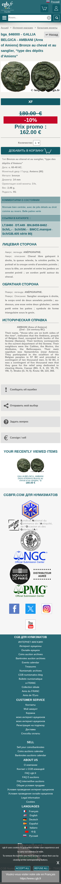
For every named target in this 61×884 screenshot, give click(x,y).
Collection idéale (30, 687)
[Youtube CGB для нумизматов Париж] (30, 625)
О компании (30, 764)
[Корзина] (44, 11)
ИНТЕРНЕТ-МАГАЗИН (30, 642)
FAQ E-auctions (30, 777)
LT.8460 (7, 225)
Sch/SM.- (21, 229)
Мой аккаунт (30, 709)
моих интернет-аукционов (30, 717)
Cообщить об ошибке (23, 389)
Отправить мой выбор (24, 405)
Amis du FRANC (30, 691)
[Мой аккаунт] (56, 11)
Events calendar (30, 662)
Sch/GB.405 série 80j (17, 233)
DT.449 (20, 225)
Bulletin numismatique (30, 678)
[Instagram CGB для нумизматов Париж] (47, 609)
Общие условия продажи (31, 785)
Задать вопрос (19, 421)
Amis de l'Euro (30, 695)
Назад (53, 34)
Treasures (30, 666)
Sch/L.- (7, 229)
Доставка (31, 729)
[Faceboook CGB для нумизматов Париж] (14, 609)
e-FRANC (30, 683)
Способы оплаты (30, 733)
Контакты (30, 704)
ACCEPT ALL (22, 868)
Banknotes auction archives (30, 658)
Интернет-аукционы (30, 646)
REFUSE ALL (41, 868)
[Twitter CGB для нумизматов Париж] (30, 609)
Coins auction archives (30, 654)
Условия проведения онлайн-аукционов (30, 793)
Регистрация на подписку (30, 725)
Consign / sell (18, 437)
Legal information (30, 797)
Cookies (30, 801)
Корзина (30, 713)
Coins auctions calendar (30, 751)
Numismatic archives (30, 670)
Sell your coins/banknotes (30, 747)
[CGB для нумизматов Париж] (7, 12)
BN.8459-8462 (37, 225)
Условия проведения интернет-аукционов (30, 789)
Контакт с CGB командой (30, 769)
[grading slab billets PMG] (30, 591)
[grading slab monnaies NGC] (30, 557)
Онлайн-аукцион (30, 650)
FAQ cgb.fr (30, 773)
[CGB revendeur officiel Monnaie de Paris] (30, 574)
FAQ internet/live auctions (30, 781)
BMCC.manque (40, 229)
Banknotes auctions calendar (30, 755)
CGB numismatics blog (30, 674)
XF (30, 101)
